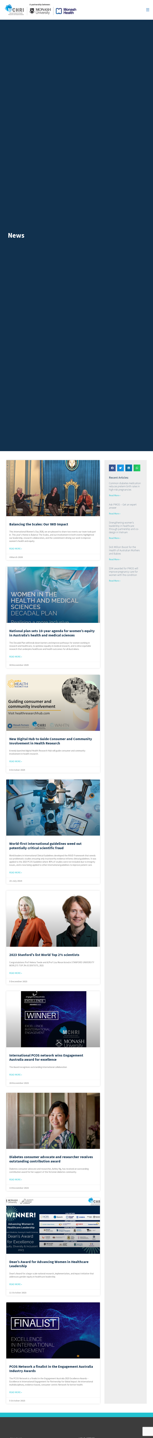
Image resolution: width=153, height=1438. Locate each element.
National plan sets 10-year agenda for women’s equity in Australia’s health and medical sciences (52, 633)
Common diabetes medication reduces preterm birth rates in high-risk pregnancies (125, 486)
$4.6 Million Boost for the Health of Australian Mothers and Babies (124, 550)
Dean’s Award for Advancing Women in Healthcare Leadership (48, 1263)
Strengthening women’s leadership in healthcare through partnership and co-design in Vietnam (124, 527)
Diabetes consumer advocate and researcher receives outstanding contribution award (51, 1159)
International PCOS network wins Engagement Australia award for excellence (46, 1057)
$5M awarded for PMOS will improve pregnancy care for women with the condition (123, 571)
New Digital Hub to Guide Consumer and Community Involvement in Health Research (50, 741)
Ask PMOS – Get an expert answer (123, 506)
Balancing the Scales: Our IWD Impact (38, 524)
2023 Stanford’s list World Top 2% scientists (44, 954)
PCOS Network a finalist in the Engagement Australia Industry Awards (51, 1368)
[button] (112, 468)
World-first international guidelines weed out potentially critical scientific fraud (45, 845)
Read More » (15, 548)
